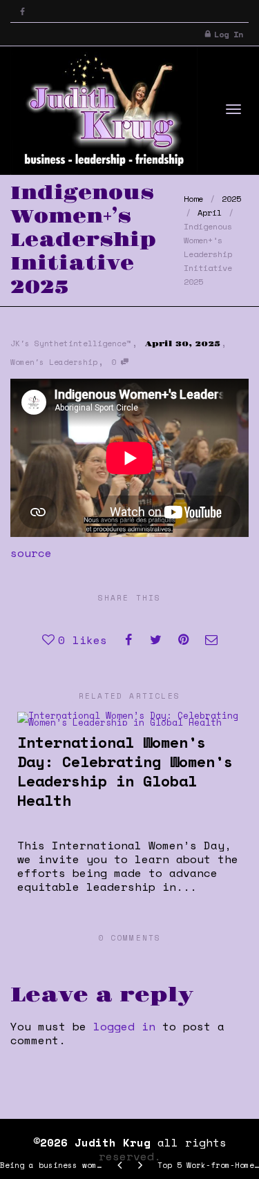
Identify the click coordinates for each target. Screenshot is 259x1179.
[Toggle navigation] (233, 109)
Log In (228, 34)
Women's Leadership (53, 362)
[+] (129, 718)
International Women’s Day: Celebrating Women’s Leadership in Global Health (125, 770)
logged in (124, 1026)
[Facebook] (22, 11)
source (31, 553)
